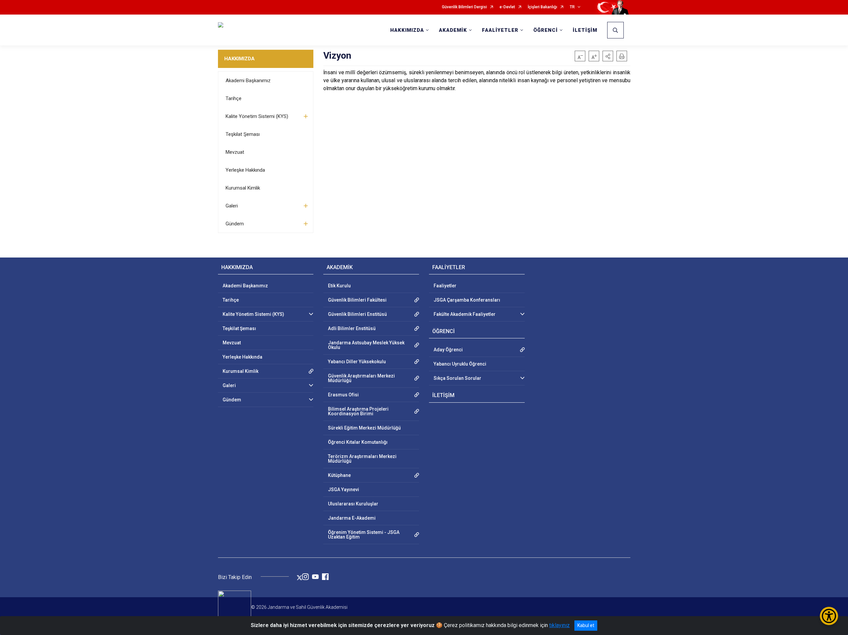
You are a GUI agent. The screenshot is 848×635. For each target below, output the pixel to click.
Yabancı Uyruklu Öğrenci (460, 364)
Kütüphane (339, 475)
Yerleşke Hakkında (245, 170)
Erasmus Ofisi (343, 394)
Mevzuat (235, 152)
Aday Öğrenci (448, 349)
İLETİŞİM (585, 30)
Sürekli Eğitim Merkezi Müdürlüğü (364, 428)
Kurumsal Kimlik (243, 188)
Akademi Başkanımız (248, 81)
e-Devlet (507, 7)
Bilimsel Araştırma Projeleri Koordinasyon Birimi (358, 411)
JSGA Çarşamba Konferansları (467, 300)
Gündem (235, 224)
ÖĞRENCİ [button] (545, 30)
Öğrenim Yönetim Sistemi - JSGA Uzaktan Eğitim (363, 535)
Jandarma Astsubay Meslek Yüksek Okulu (366, 345)
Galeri (232, 206)
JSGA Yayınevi (343, 489)
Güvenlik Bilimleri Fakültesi (357, 300)
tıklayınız (559, 625)
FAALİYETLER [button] (500, 30)
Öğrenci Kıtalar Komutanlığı (358, 442)
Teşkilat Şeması (243, 134)
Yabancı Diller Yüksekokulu (357, 361)
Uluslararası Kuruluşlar (353, 503)
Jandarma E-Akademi (352, 518)
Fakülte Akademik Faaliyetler (465, 314)
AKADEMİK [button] (453, 30)
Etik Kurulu (339, 285)
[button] (608, 56)
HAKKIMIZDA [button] (407, 30)
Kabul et (585, 625)
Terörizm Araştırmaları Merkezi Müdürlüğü (362, 459)
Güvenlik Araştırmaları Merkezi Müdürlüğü (361, 378)
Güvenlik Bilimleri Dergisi (464, 7)
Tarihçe (233, 98)
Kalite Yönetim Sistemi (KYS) (257, 116)
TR (572, 7)
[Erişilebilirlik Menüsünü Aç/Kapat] (829, 616)
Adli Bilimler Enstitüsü (352, 328)
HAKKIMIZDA (239, 59)
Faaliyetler (445, 285)
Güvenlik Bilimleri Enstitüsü (357, 314)
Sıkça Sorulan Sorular (457, 378)
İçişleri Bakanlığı (542, 7)
